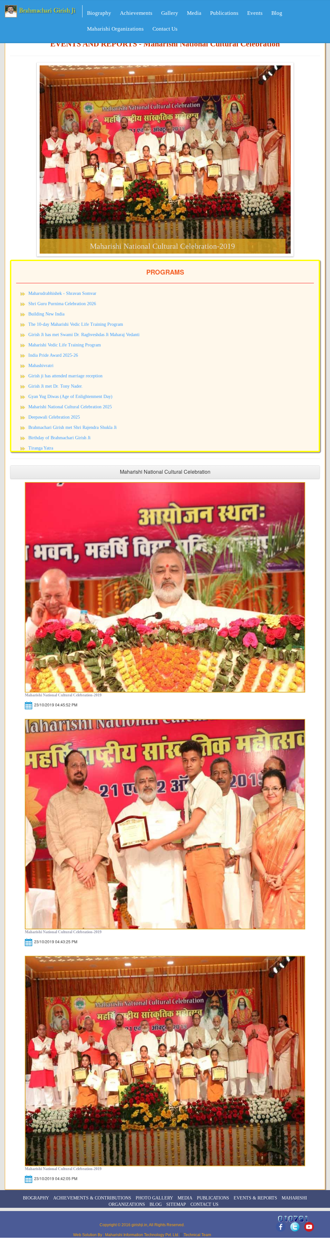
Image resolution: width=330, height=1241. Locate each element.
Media (194, 13)
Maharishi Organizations (115, 29)
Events (255, 13)
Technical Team (197, 1235)
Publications (224, 13)
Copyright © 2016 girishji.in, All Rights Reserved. (142, 1225)
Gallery (169, 13)
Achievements (136, 13)
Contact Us (165, 29)
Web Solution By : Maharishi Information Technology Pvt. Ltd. (126, 1235)
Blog (276, 13)
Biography (99, 13)
